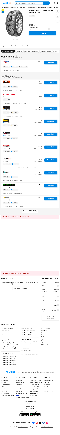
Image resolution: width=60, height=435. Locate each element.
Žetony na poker (6, 337)
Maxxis (57, 282)
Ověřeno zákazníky (49, 380)
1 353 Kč (39, 82)
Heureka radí (19, 385)
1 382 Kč (39, 146)
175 (55, 297)
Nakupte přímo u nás (21, 387)
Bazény (43, 335)
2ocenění (15, 112)
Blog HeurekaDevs (5, 393)
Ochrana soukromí (20, 391)
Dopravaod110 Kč (38, 161)
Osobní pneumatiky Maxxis (31, 7)
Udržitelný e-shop (48, 391)
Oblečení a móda (45, 345)
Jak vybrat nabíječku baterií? (28, 331)
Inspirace (46, 389)
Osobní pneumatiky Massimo (9, 364)
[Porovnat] (57, 11)
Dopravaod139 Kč (38, 135)
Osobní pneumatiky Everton (8, 358)
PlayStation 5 (44, 337)
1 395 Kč (39, 172)
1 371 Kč (39, 121)
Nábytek (43, 343)
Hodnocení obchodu (46, 51)
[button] (9, 46)
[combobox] (28, 3)
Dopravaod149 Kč (38, 84)
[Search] (3, 46)
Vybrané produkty (26, 339)
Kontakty (3, 382)
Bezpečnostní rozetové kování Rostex (10, 345)
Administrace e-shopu (35, 380)
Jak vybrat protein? (26, 335)
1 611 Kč (39, 62)
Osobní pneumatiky (20, 7)
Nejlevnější (19, 51)
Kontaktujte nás (30, 403)
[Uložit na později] (57, 20)
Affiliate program (34, 393)
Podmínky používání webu (47, 427)
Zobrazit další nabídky (30, 211)
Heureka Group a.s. (23, 427)
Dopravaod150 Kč (38, 174)
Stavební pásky (5, 331)
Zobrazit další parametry (50, 318)
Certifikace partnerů (49, 387)
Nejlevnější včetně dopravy (31, 51)
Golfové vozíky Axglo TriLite (8, 343)
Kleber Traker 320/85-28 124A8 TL (29, 354)
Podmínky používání (6, 385)
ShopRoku (46, 382)
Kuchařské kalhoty (6, 333)
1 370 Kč (39, 108)
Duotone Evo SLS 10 (26, 346)
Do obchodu (51, 63)
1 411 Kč (39, 198)
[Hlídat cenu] (57, 15)
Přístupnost (4, 398)
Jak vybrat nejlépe (26, 328)
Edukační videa (33, 395)
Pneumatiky (12, 7)
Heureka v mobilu (20, 382)
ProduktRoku (47, 385)
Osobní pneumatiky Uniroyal (8, 362)
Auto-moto (6, 7)
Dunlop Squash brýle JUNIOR (28, 344)
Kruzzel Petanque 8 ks (26, 348)
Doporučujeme (45, 328)
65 (55, 300)
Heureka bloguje (5, 391)
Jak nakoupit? (19, 380)
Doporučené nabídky (9, 51)
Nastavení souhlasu (20, 389)
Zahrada (43, 341)
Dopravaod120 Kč (38, 64)
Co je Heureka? (4, 380)
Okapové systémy (6, 335)
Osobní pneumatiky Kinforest (9, 360)
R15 (55, 305)
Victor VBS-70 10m (25, 352)
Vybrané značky (6, 353)
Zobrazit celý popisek (20, 288)
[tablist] (20, 46)
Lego (42, 339)
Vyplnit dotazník (30, 408)
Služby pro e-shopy (34, 385)
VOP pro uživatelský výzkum (22, 397)
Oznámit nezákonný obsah (7, 395)
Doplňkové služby (23, 67)
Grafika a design (5, 339)
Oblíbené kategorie (7, 328)
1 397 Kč (39, 185)
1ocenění (15, 67)
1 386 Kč (39, 159)
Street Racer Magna (26, 350)
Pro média (3, 389)
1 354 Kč (39, 95)
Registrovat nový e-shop (36, 382)
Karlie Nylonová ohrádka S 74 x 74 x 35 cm (30, 342)
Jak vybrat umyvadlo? (26, 333)
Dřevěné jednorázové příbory (9, 347)
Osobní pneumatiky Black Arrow (9, 356)
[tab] (9, 46)
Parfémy (43, 333)
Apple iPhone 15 (45, 331)
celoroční (54, 286)
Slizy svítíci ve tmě (6, 341)
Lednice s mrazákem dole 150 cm (10, 349)
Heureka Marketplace (35, 387)
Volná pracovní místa (6, 387)
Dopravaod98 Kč (38, 148)
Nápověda (32, 398)
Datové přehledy (34, 391)
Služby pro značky (34, 389)
